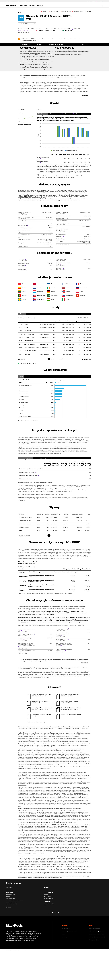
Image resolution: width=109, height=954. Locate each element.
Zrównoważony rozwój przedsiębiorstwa (14, 900)
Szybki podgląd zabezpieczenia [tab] (42, 458)
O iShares (8, 896)
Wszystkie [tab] (22, 313)
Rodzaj (20, 382)
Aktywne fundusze (48, 896)
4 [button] (55, 359)
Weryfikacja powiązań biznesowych (35, 783)
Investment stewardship (11, 902)
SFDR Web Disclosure (79, 11)
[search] (102, 5)
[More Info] (72, 29)
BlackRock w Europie (10, 898)
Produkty (46, 894)
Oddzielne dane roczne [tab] (55, 113)
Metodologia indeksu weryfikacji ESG (52, 783)
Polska (100, 1)
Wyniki (39, 44)
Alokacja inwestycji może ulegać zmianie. (28, 420)
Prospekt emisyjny (66, 11)
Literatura (84, 44)
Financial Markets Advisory (11, 903)
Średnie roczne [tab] (68, 113)
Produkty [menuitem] (32, 5)
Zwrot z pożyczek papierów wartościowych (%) (30, 468)
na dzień (20, 317)
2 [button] (51, 359)
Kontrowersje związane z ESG (68, 783)
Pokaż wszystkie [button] (87, 359)
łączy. (83, 625)
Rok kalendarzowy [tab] (42, 113)
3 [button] (53, 359)
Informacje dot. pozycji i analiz (28, 363)
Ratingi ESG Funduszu (75, 782)
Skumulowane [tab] (79, 113)
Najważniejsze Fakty (56, 44)
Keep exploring (54, 912)
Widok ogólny (26, 44)
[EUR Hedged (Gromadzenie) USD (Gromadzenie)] (27, 23)
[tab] (26, 118)
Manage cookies (94, 940)
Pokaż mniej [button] (85, 95)
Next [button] (62, 358)
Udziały (72, 44)
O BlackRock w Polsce (10, 894)
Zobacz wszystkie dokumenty (36, 722)
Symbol (21, 321)
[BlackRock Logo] (14, 926)
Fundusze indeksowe (48, 898)
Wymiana (21, 514)
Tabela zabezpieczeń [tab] (58, 458)
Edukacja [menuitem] (40, 5)
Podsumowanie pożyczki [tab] (26, 458)
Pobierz (89, 11)
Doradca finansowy (91, 1)
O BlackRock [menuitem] (23, 5)
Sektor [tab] (21, 376)
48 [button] (60, 359)
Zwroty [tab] (39, 109)
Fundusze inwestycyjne (49, 903)
